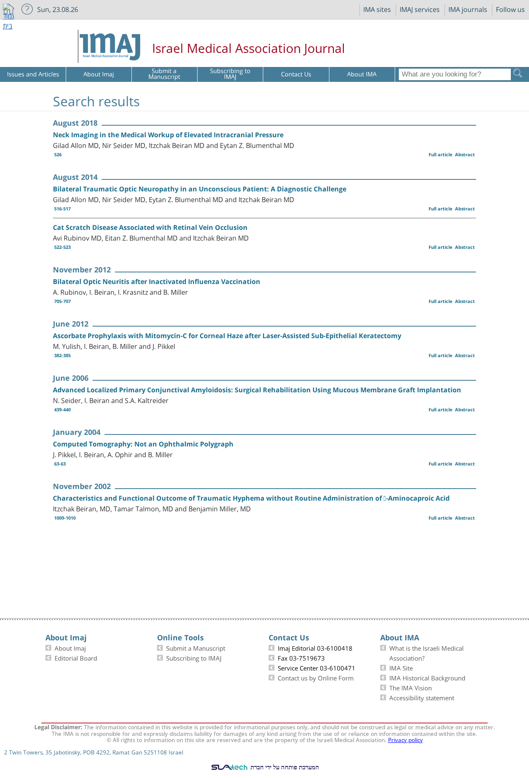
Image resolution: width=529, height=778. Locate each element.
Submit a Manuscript (195, 647)
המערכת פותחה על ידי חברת (284, 767)
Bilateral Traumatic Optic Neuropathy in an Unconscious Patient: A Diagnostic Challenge (199, 188)
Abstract (465, 154)
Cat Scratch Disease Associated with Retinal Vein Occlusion (150, 227)
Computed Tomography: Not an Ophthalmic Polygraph (143, 444)
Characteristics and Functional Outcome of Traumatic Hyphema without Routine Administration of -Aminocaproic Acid (251, 498)
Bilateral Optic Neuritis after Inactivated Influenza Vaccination (156, 281)
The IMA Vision (410, 687)
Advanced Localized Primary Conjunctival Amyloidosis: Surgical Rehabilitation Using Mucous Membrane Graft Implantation (257, 389)
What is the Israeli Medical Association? (426, 652)
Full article (441, 154)
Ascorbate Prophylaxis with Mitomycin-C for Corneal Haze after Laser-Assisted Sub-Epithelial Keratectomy (227, 335)
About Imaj (70, 647)
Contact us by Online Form (316, 677)
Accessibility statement (421, 697)
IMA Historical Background (427, 677)
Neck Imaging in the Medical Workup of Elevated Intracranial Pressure (168, 134)
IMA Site (401, 667)
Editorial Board (76, 657)
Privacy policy (405, 739)
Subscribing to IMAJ (194, 657)
